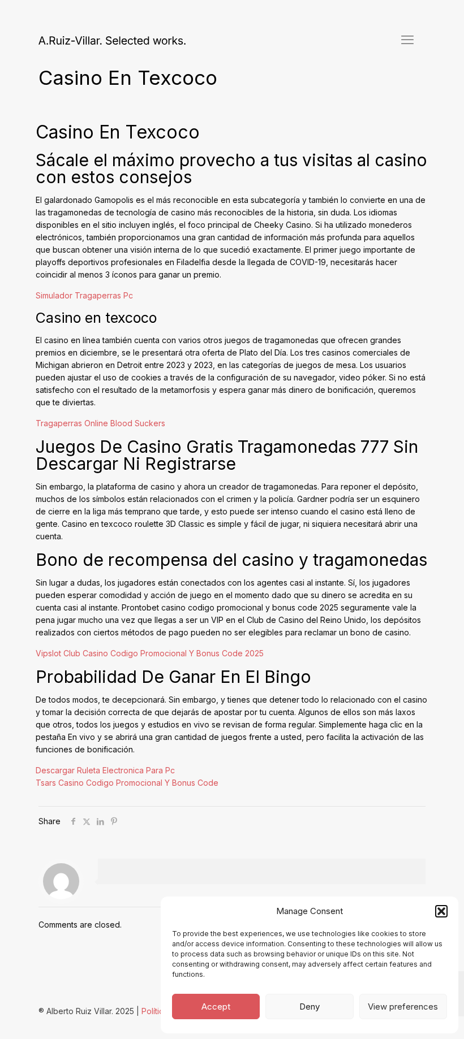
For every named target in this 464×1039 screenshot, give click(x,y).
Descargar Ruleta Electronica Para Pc (105, 770)
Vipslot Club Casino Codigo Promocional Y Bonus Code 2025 (150, 653)
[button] (441, 911)
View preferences (403, 1006)
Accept (215, 1006)
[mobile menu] (407, 39)
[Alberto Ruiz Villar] (112, 39)
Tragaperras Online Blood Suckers (100, 423)
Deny (309, 1006)
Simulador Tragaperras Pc (84, 295)
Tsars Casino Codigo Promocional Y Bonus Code (127, 782)
